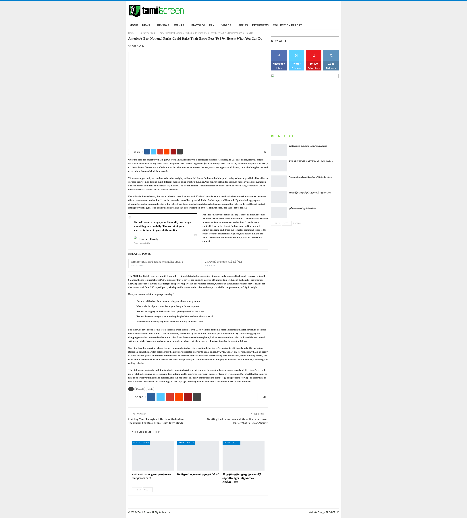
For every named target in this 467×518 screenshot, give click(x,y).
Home (134, 25)
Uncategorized (141, 443)
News (146, 25)
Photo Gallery (202, 25)
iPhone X (140, 389)
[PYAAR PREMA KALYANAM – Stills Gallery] (279, 165)
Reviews (163, 25)
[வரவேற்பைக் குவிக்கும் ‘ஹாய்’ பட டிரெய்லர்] (279, 150)
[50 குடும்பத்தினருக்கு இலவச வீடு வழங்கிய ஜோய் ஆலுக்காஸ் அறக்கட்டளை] (244, 455)
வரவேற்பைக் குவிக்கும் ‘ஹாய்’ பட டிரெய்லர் (308, 146)
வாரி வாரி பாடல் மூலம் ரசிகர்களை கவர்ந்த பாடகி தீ (157, 261)
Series (243, 25)
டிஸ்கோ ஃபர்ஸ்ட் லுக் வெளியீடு (302, 208)
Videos (226, 25)
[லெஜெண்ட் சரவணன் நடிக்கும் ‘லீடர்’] (198, 455)
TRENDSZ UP (332, 512)
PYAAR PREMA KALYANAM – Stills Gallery (311, 161)
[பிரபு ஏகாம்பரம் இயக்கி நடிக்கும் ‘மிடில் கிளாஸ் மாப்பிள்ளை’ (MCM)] (279, 181)
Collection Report (287, 25)
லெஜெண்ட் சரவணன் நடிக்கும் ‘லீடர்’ (223, 261)
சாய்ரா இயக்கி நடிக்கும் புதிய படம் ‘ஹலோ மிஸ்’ (310, 192)
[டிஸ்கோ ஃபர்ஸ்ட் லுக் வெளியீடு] (279, 212)
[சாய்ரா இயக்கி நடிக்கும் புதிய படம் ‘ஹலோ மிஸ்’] (279, 197)
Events (178, 25)
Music (150, 389)
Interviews (260, 25)
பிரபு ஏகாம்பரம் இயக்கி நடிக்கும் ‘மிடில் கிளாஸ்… (310, 177)
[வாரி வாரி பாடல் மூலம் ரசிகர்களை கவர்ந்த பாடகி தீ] (153, 455)
